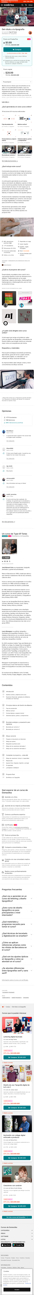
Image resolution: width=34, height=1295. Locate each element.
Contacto (9, 1267)
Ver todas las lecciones (9, 161)
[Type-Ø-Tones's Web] (9, 561)
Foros (17, 1258)
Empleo (13, 1258)
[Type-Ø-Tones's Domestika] (2, 561)
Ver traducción (10, 440)
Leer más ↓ (5, 102)
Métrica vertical (22, 124)
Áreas (3, 1233)
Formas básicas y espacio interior (9, 139)
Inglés (26, 246)
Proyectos (7, 1258)
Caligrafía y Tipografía (8, 992)
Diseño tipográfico (16, 997)
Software (4, 1236)
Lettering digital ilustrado (12, 1037)
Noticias (15, 1267)
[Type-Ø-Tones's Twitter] (7, 561)
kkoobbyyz (9, 431)
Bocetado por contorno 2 (24, 155)
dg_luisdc (9, 466)
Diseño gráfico (6, 997)
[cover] (17, 16)
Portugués (23, 248)
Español (22, 246)
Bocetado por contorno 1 (9, 155)
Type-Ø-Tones (13, 32)
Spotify (10, 400)
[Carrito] (25, 5)
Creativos (22, 1258)
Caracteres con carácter (12, 1185)
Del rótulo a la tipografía (13, 29)
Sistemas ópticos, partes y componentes (25, 139)
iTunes (14, 400)
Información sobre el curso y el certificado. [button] (15, 980)
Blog (19, 1267)
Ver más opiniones (8, 522)
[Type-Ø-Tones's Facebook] (5, 561)
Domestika (3, 1267)
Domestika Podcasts (6, 1260)
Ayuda (22, 1267)
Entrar (31, 5)
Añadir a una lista (8, 1062)
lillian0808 (9, 448)
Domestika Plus (16, 1260)
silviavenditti (10, 478)
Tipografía (26, 997)
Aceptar (17, 1289)
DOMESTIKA (9, 5)
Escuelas (27, 1258)
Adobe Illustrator (7, 265)
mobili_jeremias (11, 494)
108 (10, 243)
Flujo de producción (7, 124)
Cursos (8, 1006)
